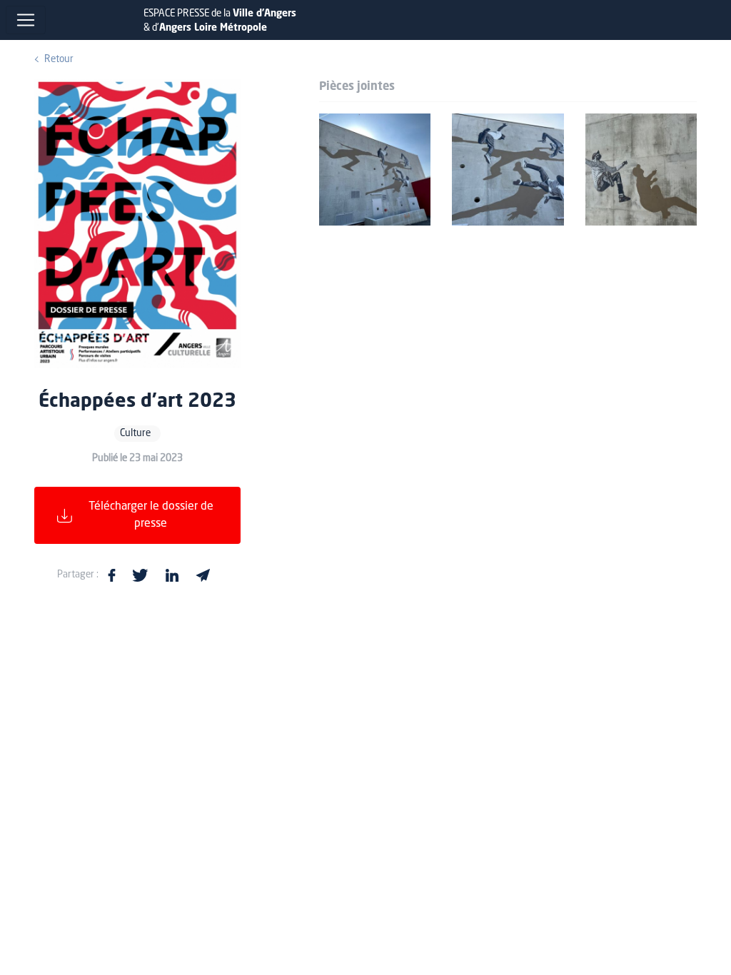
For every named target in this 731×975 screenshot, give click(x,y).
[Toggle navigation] (26, 20)
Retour (59, 59)
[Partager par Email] (203, 574)
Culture (135, 433)
